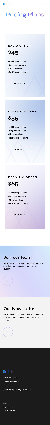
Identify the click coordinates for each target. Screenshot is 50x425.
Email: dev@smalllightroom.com (17, 389)
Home (6, 403)
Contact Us (9, 411)
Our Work (8, 407)
